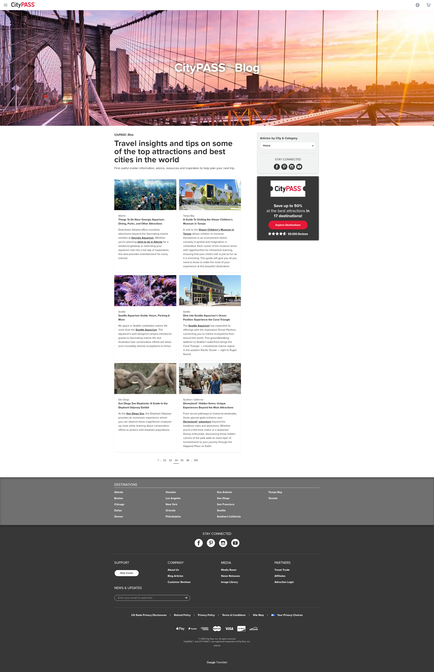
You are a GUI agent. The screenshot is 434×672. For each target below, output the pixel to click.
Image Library (229, 582)
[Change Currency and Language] (417, 5)
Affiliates (279, 576)
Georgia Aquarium (142, 238)
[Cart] (428, 5)
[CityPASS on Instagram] (223, 543)
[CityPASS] (23, 5)
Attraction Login (284, 582)
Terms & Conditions (234, 615)
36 (187, 460)
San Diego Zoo (135, 413)
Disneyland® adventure (197, 421)
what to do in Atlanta (149, 242)
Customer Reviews (179, 582)
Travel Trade (282, 570)
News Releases (230, 576)
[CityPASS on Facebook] (199, 543)
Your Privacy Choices (290, 615)
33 (170, 460)
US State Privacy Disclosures (149, 615)
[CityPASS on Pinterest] (211, 543)
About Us (173, 570)
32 (164, 460)
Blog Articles (175, 576)
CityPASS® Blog (123, 134)
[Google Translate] (217, 662)
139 (196, 460)
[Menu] (5, 5)
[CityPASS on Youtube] (235, 543)
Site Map (258, 615)
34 (176, 460)
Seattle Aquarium (146, 330)
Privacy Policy (206, 615)
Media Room (228, 570)
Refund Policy (182, 615)
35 (181, 460)
